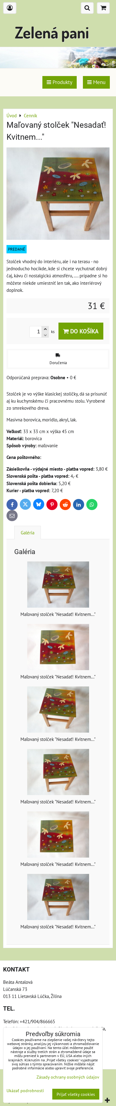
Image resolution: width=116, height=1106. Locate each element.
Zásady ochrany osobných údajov (68, 1077)
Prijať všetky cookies (76, 1094)
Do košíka (84, 331)
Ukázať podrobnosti (25, 1090)
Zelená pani (52, 32)
